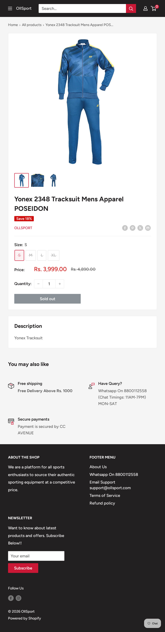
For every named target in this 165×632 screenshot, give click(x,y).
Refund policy (102, 503)
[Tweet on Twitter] (140, 227)
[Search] (131, 8)
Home (13, 25)
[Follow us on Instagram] (18, 598)
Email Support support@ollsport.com (110, 485)
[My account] (145, 8)
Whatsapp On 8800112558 (114, 474)
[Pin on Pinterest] (132, 227)
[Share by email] (148, 227)
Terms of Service (105, 495)
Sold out (47, 298)
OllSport (23, 228)
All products (31, 25)
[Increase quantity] (60, 284)
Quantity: (23, 283)
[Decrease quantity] (38, 284)
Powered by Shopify (24, 618)
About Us (98, 466)
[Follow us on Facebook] (11, 598)
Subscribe (23, 568)
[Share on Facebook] (125, 227)
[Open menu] (10, 8)
